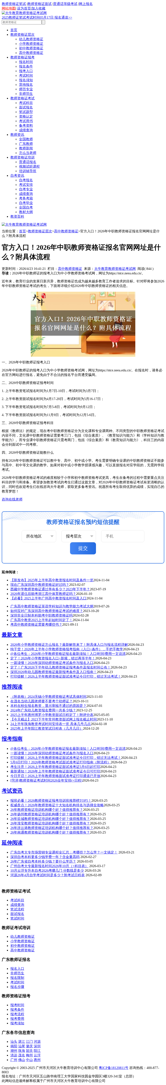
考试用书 (26, 121)
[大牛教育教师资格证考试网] (24, 13)
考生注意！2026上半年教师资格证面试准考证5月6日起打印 (55, 767)
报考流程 (17, 1014)
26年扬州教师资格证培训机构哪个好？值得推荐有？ (50, 814)
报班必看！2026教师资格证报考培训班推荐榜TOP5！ (50, 800)
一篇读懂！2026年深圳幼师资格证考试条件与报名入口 (51, 663)
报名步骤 (17, 987)
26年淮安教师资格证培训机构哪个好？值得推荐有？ (50, 823)
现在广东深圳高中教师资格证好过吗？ (39, 584)
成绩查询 (26, 130)
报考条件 (17, 1009)
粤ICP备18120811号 (113, 1068)
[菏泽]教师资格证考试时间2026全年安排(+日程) (46, 780)
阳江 (37, 1051)
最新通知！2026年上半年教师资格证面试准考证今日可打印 (55, 771)
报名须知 (26, 80)
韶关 (29, 1051)
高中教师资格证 (31, 53)
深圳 (37, 1046)
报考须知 (17, 1023)
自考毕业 (26, 203)
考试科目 (26, 103)
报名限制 (17, 978)
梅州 (29, 1055)
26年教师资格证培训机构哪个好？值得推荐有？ (46, 809)
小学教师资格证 (31, 43)
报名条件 (26, 66)
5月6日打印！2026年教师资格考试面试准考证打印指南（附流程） (60, 762)
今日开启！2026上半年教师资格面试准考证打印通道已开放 (55, 776)
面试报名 (26, 107)
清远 (13, 1055)
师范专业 (26, 89)
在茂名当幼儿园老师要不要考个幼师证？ (41, 701)
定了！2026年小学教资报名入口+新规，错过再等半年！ (52, 658)
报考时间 (17, 1005)
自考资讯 (17, 175)
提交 (83, 548)
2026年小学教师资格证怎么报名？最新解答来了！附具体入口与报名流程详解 (69, 644)
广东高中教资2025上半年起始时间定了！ (41, 620)
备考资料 (26, 125)
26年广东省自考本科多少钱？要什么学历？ (43, 861)
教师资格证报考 (22, 57)
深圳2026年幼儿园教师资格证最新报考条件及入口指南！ (53, 672)
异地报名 (26, 84)
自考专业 (26, 189)
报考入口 (26, 71)
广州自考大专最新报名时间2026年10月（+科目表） (49, 866)
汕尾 (21, 1046)
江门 (29, 1041)
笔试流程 (17, 909)
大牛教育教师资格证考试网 (115, 268)
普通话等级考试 (65, 4)
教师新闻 (26, 148)
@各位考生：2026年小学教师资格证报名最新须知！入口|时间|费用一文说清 (68, 654)
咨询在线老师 (12, 499)
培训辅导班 (27, 171)
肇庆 (29, 1046)
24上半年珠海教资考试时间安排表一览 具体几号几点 (50, 724)
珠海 (21, 1051)
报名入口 (17, 968)
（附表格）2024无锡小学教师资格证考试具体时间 (48, 696)
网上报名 (86, 4)
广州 (13, 1060)
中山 (29, 1060)
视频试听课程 (29, 166)
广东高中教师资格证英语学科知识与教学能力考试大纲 (51, 606)
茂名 (21, 1055)
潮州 (13, 1051)
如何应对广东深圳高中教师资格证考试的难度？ (46, 611)
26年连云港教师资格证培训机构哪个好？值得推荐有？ (51, 828)
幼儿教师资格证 (31, 39)
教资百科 (17, 216)
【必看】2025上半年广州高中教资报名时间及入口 (48, 598)
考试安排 (26, 184)
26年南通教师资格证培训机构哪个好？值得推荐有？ (50, 832)
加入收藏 (38, 8)
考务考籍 (26, 198)
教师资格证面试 (39, 4)
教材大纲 (26, 212)
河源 (37, 1041)
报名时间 (26, 62)
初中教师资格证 (31, 48)
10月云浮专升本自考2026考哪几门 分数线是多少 (47, 870)
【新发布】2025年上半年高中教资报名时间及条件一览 (51, 580)
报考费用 (17, 1018)
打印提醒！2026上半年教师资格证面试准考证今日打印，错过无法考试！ (65, 676)
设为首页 (24, 8)
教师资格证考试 (22, 98)
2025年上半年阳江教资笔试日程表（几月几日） (46, 728)
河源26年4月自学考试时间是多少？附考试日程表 (47, 875)
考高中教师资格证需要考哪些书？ (36, 624)
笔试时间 (17, 918)
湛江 (21, 1041)
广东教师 (26, 144)
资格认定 (26, 116)
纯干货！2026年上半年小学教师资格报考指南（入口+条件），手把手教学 (66, 649)
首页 (13, 30)
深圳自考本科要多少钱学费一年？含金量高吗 (45, 857)
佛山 (21, 1060)
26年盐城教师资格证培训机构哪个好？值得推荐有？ (50, 819)
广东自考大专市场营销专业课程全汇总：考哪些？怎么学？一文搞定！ (64, 852)
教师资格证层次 (22, 34)
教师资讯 (17, 134)
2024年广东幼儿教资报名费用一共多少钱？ (43, 710)
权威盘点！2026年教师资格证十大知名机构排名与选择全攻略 (57, 805)
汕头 (13, 1041)
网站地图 (9, 8)
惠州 (37, 1060)
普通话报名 (27, 162)
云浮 (37, 1055)
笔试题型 (26, 112)
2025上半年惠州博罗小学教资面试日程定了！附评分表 (51, 715)
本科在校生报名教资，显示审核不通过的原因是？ (48, 706)
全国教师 (26, 139)
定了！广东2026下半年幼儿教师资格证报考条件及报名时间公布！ (60, 667)
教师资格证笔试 (14, 4)
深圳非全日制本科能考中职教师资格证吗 (41, 615)
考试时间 (26, 75)
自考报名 (26, 180)
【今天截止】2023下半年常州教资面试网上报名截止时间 (53, 719)
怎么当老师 (27, 153)
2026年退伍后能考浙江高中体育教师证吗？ (43, 594)
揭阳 (13, 1046)
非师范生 (26, 94)
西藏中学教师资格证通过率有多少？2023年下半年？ (50, 589)
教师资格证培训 (22, 157)
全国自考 (26, 207)
